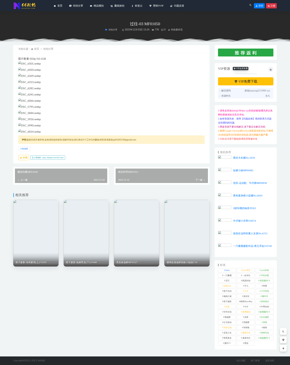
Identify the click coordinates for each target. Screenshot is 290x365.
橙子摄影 (228, 301)
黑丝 (246, 343)
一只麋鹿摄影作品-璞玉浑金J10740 (252, 246)
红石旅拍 (228, 322)
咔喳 (265, 286)
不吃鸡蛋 (265, 275)
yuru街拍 (265, 270)
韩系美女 (228, 338)
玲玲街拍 (228, 312)
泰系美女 (265, 301)
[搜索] (283, 331)
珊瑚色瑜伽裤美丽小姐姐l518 (182, 262)
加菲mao (227, 286)
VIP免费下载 (247, 81)
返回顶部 (269, 361)
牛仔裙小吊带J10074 (244, 220)
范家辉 (246, 322)
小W (246, 291)
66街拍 (41, 361)
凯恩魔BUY (265, 280)
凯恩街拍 (246, 280)
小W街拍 (265, 291)
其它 (228, 280)
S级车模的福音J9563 (244, 208)
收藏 (25, 157)
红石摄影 (265, 317)
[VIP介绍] (283, 339)
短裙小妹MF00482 (243, 170)
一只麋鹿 (228, 275)
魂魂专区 (246, 338)
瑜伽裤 (25, 149)
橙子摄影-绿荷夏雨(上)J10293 (31, 262)
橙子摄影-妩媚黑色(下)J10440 (81, 262)
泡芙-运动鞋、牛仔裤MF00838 (250, 183)
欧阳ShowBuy (246, 301)
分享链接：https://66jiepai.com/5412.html (49, 157)
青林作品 (265, 333)
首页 (36, 49)
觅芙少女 (228, 333)
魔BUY (227, 343)
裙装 (265, 327)
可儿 (246, 286)
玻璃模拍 (246, 312)
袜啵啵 (246, 327)
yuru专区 (246, 270)
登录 (260, 6)
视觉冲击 (246, 333)
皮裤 (246, 317)
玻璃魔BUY (265, 312)
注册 (272, 6)
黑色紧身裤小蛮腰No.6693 (247, 195)
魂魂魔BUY (265, 338)
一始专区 (246, 275)
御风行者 (228, 296)
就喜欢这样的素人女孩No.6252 (250, 233)
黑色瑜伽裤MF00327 (127, 262)
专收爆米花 (176, 30)
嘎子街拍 (228, 291)
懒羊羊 (265, 296)
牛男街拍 (265, 307)
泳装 (228, 307)
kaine (228, 270)
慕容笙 (246, 296)
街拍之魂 (228, 327)
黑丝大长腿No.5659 (244, 157)
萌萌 (265, 322)
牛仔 (246, 307)
